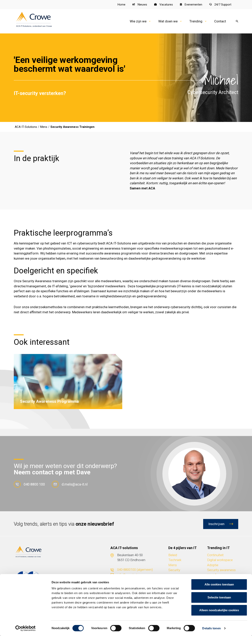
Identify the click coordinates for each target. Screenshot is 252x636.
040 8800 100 (34, 484)
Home (121, 4)
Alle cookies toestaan (219, 584)
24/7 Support (222, 4)
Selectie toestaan (219, 597)
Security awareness (221, 570)
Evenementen (193, 4)
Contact (220, 21)
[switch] (115, 628)
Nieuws (142, 4)
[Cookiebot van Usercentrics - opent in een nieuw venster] (25, 628)
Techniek (174, 560)
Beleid (172, 555)
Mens (172, 565)
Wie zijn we (138, 21)
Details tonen (211, 628)
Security (174, 570)
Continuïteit (215, 555)
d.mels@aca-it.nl (75, 484)
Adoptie (212, 565)
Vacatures (166, 4)
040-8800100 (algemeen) (135, 569)
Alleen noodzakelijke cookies (219, 610)
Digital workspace (220, 560)
